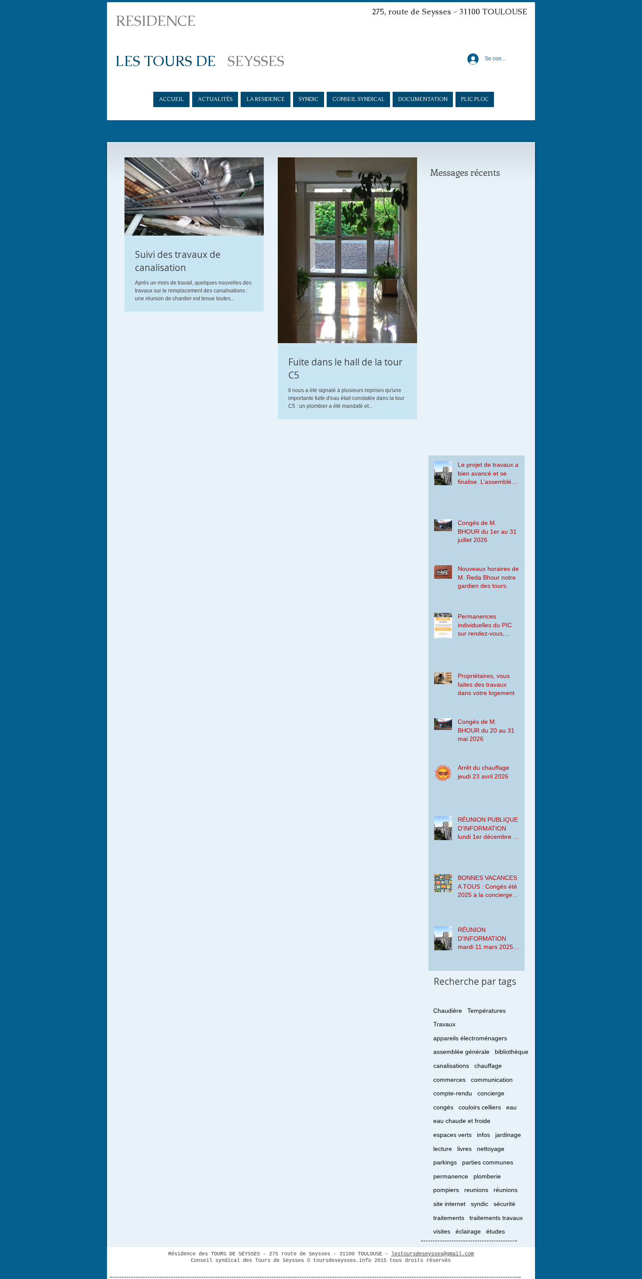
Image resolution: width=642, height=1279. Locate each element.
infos (483, 1134)
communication (492, 1079)
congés (443, 1107)
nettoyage (490, 1148)
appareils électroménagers (470, 1038)
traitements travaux (496, 1217)
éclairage (468, 1231)
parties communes (487, 1162)
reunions (476, 1189)
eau (511, 1107)
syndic (479, 1203)
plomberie (487, 1176)
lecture (442, 1148)
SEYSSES (256, 61)
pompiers (446, 1189)
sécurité (504, 1203)
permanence (450, 1176)
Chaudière (447, 1010)
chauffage (488, 1065)
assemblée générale (461, 1051)
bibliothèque (511, 1051)
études (495, 1231)
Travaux (444, 1024)
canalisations (451, 1065)
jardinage (508, 1134)
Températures (486, 1010)
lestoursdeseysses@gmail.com (432, 1254)
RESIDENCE (156, 20)
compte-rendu (452, 1093)
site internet (449, 1203)
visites (441, 1231)
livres (464, 1148)
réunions (506, 1189)
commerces (449, 1079)
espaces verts (452, 1134)
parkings (445, 1162)
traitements (448, 1217)
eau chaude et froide (461, 1120)
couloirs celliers (480, 1107)
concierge (490, 1093)
